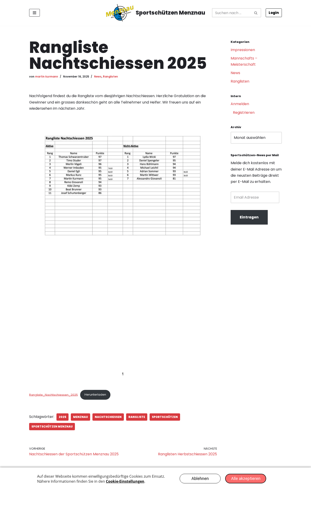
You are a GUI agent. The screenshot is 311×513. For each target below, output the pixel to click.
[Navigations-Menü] (34, 13)
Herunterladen (95, 394)
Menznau (80, 417)
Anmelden (240, 103)
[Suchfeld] (256, 12)
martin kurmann (46, 76)
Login (274, 12)
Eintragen (249, 217)
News (98, 76)
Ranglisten (110, 76)
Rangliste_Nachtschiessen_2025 (53, 394)
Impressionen (243, 49)
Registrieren (244, 112)
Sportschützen (165, 417)
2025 (62, 417)
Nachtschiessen (108, 417)
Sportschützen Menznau (52, 426)
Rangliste (136, 417)
